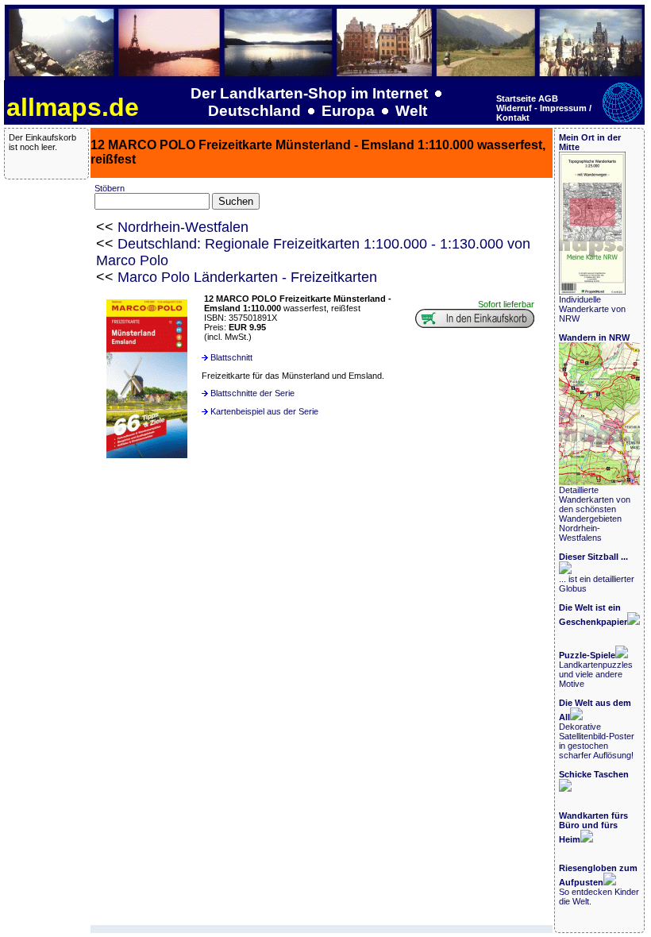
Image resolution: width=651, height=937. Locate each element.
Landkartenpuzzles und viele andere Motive (596, 669)
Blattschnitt (231, 357)
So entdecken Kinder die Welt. (599, 884)
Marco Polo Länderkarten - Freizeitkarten (247, 277)
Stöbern (109, 188)
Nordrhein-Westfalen (182, 227)
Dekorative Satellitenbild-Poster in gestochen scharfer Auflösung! (596, 729)
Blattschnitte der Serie (252, 393)
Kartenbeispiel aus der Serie (264, 411)
